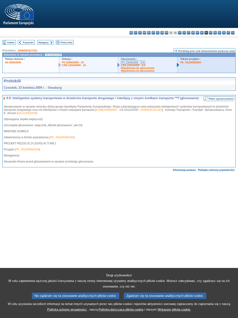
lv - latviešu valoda (184, 32)
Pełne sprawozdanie (220, 98)
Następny (43, 42)
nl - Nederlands (202, 32)
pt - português (210, 32)
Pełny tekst (67, 42)
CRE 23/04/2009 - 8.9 (133, 65)
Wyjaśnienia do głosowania (137, 68)
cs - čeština (140, 32)
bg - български (131, 32)
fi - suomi (228, 32)
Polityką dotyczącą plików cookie (121, 309)
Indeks (10, 42)
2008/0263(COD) (27, 50)
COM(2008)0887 (106, 110)
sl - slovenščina (224, 32)
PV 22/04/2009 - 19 (73, 62)
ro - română (215, 32)
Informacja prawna (184, 170)
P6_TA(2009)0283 (190, 62)
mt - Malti (197, 32)
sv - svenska (233, 32)
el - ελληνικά (157, 32)
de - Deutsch (149, 32)
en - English (162, 32)
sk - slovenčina (219, 32)
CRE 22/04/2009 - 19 (74, 65)
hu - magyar (193, 32)
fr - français (166, 32)
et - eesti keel (153, 32)
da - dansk (144, 32)
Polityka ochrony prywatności (216, 170)
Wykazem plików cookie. (174, 309)
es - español (135, 32)
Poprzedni (28, 42)
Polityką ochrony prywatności (67, 309)
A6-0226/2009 (13, 62)
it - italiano (180, 32)
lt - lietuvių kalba (188, 32)
